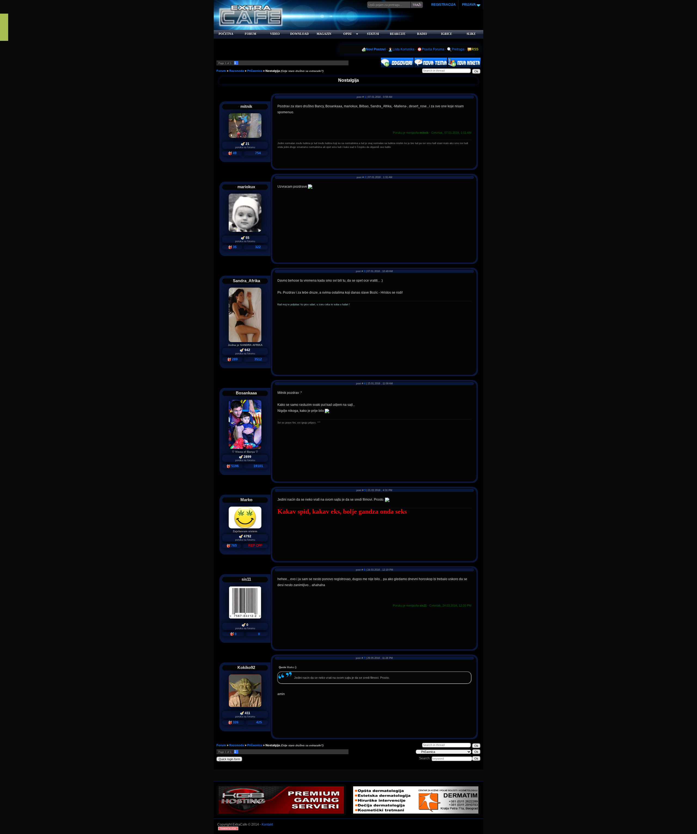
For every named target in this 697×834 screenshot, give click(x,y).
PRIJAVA (468, 5)
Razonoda (236, 70)
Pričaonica (254, 70)
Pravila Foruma (433, 49)
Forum (221, 70)
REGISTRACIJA (443, 5)
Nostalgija (272, 70)
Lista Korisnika (403, 49)
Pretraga (458, 49)
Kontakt (267, 824)
